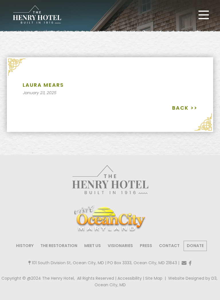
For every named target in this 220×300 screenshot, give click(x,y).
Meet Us (92, 245)
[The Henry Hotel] (37, 14)
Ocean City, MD (110, 285)
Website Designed (186, 278)
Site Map (153, 278)
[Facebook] (190, 263)
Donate (195, 245)
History (25, 245)
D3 (213, 278)
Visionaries (120, 245)
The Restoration (58, 245)
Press (146, 245)
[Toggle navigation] (204, 15)
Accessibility (129, 278)
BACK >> (184, 107)
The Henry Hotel (58, 278)
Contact (169, 245)
